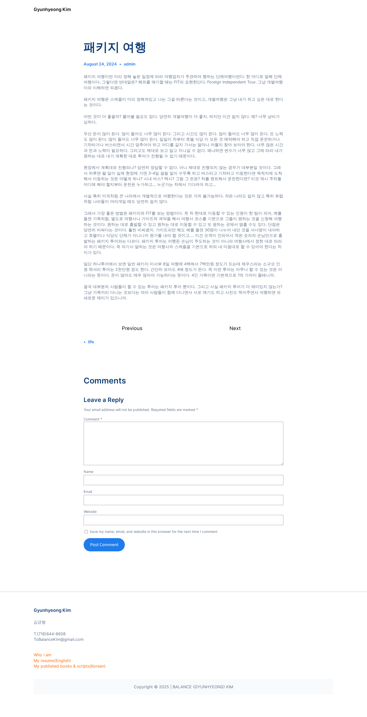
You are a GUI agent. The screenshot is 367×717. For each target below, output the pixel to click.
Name (88, 471)
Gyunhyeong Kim (52, 9)
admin (130, 63)
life (91, 341)
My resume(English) (52, 660)
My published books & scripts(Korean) (70, 666)
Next (235, 328)
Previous (132, 328)
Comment (93, 419)
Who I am (42, 654)
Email (88, 491)
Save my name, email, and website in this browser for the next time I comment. (154, 531)
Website (90, 511)
